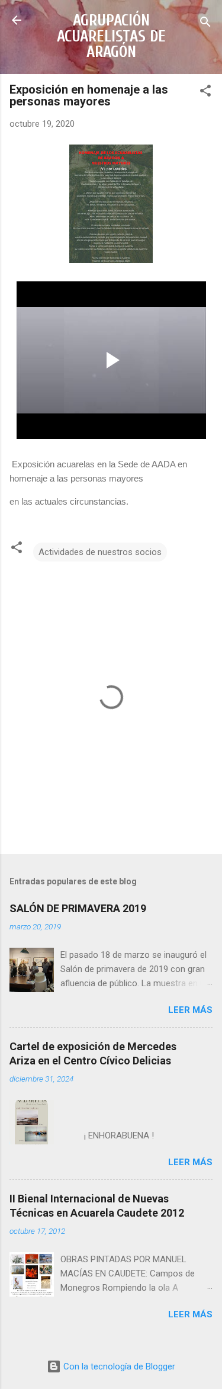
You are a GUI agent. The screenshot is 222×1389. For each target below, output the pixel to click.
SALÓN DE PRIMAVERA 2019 (77, 908)
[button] (205, 93)
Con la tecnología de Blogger (118, 1366)
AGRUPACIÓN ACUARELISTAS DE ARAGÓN (111, 36)
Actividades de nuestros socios (100, 552)
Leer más (190, 1010)
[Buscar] (205, 24)
